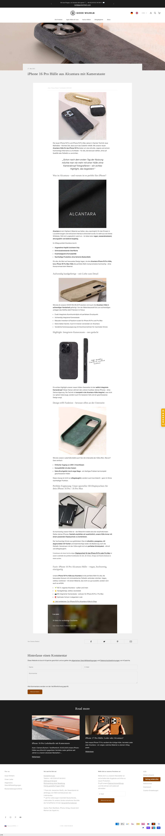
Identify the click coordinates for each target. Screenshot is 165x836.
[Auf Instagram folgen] (10, 817)
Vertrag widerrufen (152, 779)
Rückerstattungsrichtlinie (13, 789)
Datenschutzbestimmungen (110, 660)
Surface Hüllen (86, 19)
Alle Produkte (58, 19)
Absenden (35, 692)
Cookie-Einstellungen (150, 790)
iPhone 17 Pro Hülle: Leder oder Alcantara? (104, 738)
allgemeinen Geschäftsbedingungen (84, 660)
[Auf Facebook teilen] (91, 641)
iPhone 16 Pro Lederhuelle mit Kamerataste (51, 743)
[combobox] (132, 13)
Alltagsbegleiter (98, 19)
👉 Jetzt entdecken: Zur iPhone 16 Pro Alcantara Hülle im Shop (75, 601)
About (108, 19)
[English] (137, 13)
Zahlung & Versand (50, 781)
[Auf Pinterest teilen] (117, 641)
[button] (163, 418)
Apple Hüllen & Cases (72, 19)
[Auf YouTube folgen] (20, 817)
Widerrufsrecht (148, 775)
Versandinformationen (69, 803)
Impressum (147, 787)
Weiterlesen (36, 757)
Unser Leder (9, 779)
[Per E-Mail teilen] (130, 641)
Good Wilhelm (10, 776)
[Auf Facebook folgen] (5, 817)
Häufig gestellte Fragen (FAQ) (54, 786)
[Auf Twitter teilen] (104, 641)
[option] (137, 13)
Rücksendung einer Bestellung (54, 783)
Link (1, 835)
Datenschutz (147, 783)
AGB (144, 772)
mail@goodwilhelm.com (82, 5)
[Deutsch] (132, 13)
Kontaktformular (49, 776)
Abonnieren (106, 800)
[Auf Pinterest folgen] (15, 817)
